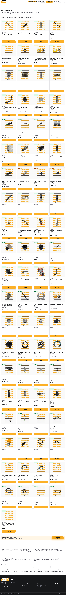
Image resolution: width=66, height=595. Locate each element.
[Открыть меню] (64, 2)
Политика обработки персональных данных (52, 593)
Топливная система (27, 569)
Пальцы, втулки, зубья (6, 569)
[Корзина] (61, 2)
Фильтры (4, 566)
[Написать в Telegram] (56, 2)
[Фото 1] (7, 30)
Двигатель (35, 569)
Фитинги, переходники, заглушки (51, 571)
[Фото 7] (28, 202)
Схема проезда (55, 583)
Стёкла (53, 566)
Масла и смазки (16, 571)
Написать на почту (41, 583)
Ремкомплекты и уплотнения (13, 566)
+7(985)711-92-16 (41, 580)
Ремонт (43, 1)
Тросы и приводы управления (26, 566)
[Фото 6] (27, 202)
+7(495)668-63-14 (41, 582)
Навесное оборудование (38, 571)
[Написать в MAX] (59, 2)
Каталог (38, 1)
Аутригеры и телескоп (38, 566)
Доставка (23, 587)
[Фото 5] (27, 79)
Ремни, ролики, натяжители (26, 571)
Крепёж (61, 571)
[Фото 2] (25, 30)
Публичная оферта (62, 593)
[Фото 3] (10, 30)
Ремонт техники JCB (24, 583)
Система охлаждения (44, 569)
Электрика (47, 566)
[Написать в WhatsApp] (54, 2)
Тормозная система (54, 569)
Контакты (23, 588)
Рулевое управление (17, 569)
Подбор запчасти (32, 1)
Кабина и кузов (60, 566)
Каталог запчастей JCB (5, 5)
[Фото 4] (42, 54)
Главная (22, 580)
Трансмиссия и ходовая (6, 571)
